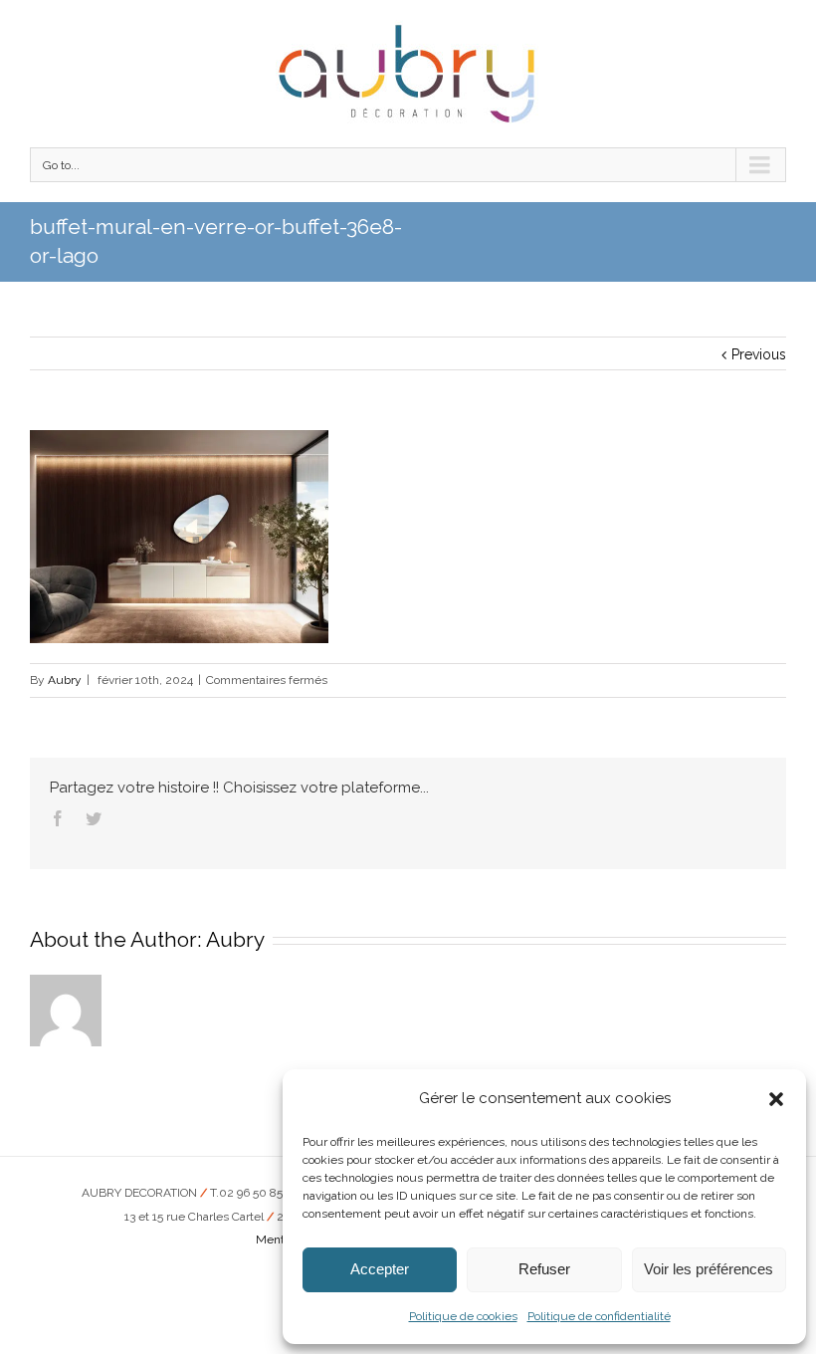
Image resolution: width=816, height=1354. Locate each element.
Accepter (379, 1268)
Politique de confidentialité (599, 1316)
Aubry (65, 680)
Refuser (544, 1268)
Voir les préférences (708, 1268)
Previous (758, 354)
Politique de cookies (463, 1316)
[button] (776, 1099)
